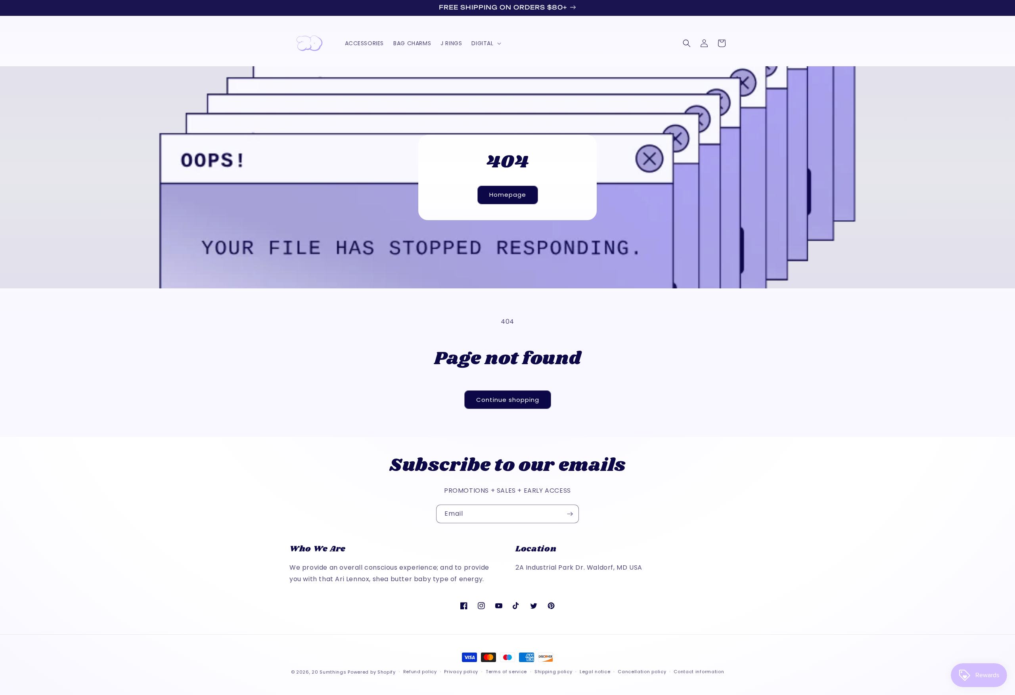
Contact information (699, 671)
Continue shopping (507, 399)
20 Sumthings (329, 672)
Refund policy (420, 671)
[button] (485, 43)
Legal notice (595, 671)
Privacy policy (461, 671)
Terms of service (506, 671)
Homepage (507, 194)
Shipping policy (553, 671)
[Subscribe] (569, 514)
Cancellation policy (642, 671)
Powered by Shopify (372, 672)
